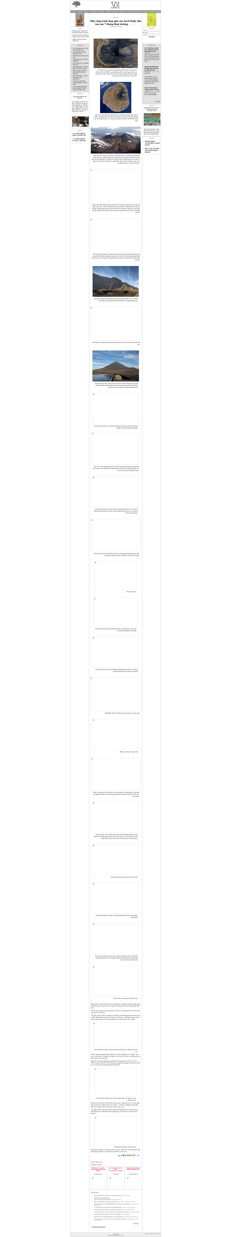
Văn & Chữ (158, 11)
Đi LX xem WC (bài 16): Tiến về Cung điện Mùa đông (107, 1195)
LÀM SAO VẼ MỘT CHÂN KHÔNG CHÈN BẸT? (80, 82)
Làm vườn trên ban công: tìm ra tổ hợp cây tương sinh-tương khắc (110, 1219)
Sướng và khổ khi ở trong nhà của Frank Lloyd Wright (107, 1214)
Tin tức (80, 11)
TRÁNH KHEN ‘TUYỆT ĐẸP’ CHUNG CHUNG (80, 67)
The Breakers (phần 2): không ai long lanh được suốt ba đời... (109, 1209)
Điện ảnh (108, 11)
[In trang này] (139, 1155)
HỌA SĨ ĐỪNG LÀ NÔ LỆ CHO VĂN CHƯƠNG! (80, 77)
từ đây (130, 210)
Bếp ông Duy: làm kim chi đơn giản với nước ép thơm (80, 31)
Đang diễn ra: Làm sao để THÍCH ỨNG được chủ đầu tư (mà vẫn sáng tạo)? (112, 1204)
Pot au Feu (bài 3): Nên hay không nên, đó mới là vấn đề (80, 35)
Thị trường (122, 11)
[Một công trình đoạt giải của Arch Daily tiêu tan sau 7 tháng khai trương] (80, 128)
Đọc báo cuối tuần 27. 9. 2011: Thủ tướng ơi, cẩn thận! (115, 1169)
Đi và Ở (74, 11)
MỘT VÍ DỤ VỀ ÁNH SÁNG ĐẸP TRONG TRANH (79, 72)
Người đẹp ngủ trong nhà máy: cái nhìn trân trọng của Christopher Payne (151, 109)
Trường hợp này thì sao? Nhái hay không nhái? (133, 1168)
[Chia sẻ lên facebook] (123, 1155)
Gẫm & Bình (93, 11)
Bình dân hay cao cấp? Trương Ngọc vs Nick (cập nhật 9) (98, 1169)
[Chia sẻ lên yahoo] (130, 1155)
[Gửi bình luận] (136, 1155)
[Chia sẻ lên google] (128, 1155)
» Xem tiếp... (136, 1223)
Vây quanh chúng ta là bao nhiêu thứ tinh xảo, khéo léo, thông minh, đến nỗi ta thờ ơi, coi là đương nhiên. (151, 131)
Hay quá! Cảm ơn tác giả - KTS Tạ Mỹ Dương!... (152, 91)
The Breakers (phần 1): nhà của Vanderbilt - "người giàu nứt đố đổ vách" (112, 1212)
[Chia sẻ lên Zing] (134, 1155)
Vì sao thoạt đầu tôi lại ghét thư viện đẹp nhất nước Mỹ (107, 1207)
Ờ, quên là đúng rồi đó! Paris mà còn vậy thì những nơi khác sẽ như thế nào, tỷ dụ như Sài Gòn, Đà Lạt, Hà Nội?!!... (151, 54)
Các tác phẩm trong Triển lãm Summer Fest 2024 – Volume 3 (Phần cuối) (80, 88)
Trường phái (138, 11)
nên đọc (80, 130)
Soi (118, 1234)
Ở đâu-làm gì (130, 11)
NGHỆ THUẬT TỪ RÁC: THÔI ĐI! (79, 139)
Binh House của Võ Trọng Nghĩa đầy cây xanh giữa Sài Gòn (109, 1216)
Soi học (152, 11)
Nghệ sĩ (86, 11)
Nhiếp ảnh (101, 11)
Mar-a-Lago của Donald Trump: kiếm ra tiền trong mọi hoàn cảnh (102, 1198)
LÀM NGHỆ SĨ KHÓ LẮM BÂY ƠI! (79, 52)
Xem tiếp (151, 138)
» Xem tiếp (157, 101)
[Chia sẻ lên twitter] (126, 1155)
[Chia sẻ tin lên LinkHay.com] (132, 1155)
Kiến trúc (115, 11)
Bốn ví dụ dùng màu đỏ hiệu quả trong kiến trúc (106, 1201)
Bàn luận (145, 11)
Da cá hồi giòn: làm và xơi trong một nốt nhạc (80, 49)
